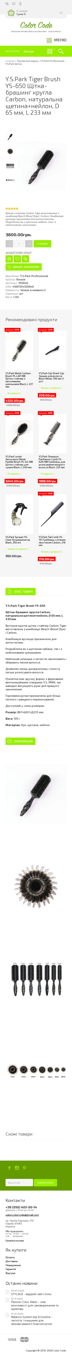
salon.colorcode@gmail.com (22, 1214)
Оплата (10, 1257)
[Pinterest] (24, 1168)
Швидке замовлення (26, 266)
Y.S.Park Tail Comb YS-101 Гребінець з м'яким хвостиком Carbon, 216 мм (52, 541)
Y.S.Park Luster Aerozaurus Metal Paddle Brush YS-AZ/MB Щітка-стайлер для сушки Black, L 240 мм (19, 462)
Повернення (13, 1265)
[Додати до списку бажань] (17, 259)
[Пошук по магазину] (60, 51)
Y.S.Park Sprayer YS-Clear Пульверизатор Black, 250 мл (18, 540)
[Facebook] (9, 1168)
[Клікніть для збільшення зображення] (36, 794)
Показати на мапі (15, 1240)
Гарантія (11, 1269)
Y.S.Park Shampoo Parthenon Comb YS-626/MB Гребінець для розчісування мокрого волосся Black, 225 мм (52, 462)
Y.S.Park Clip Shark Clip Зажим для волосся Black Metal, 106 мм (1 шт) (51, 377)
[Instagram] (17, 1168)
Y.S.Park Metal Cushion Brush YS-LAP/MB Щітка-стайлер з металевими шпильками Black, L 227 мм (19, 380)
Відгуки (10, 1273)
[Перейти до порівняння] (25, 259)
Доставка (12, 1261)
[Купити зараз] (9, 259)
